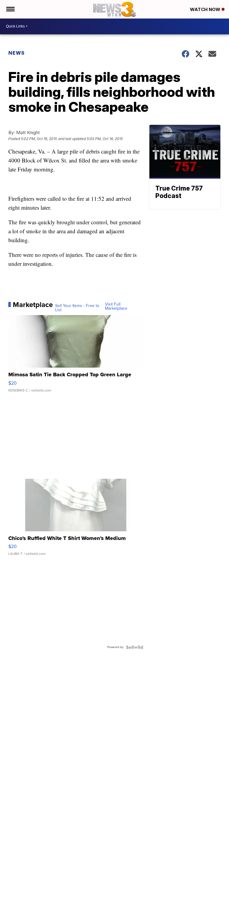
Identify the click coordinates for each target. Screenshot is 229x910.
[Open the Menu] (10, 9)
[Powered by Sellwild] (134, 647)
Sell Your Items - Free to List (77, 308)
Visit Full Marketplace (116, 306)
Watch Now (206, 9)
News (16, 53)
